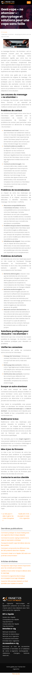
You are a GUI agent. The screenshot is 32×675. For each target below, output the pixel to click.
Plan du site (16, 674)
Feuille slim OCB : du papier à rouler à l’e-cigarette (23, 516)
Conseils (5, 32)
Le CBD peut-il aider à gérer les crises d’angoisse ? (8, 517)
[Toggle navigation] (29, 2)
